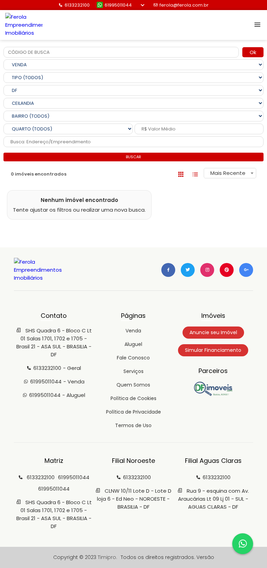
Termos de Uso (133, 425)
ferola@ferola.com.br (184, 5)
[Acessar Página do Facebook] (168, 270)
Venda (133, 330)
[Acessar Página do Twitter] (188, 270)
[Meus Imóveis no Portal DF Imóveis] (213, 394)
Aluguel (133, 344)
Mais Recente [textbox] (227, 173)
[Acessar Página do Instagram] (207, 270)
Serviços (133, 371)
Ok (253, 52)
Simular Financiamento (213, 350)
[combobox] (230, 173)
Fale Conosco (133, 357)
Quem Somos (133, 384)
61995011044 (118, 5)
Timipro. (107, 557)
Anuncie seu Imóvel (213, 332)
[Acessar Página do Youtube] (227, 270)
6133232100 (77, 5)
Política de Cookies (133, 398)
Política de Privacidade (133, 411)
